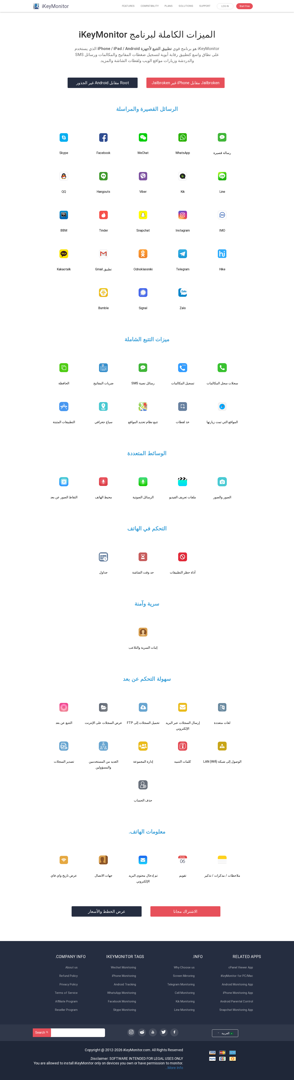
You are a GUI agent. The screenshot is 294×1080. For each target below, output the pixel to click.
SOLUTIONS (186, 5)
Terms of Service (66, 992)
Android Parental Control (236, 1001)
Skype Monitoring (124, 1009)
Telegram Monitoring (181, 984)
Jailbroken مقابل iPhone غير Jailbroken (185, 82)
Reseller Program (66, 1009)
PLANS (169, 5)
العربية (225, 1033)
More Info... (174, 1068)
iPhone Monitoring (124, 975)
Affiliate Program (66, 1001)
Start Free (244, 6)
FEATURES (128, 5)
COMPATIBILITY (150, 5)
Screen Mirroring (184, 975)
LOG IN (225, 6)
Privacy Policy (69, 984)
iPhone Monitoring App (238, 992)
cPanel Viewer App (240, 967)
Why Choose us (184, 967)
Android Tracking (125, 984)
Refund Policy (68, 975)
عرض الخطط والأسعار (106, 911)
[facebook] (174, 1032)
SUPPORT (205, 5)
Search (40, 1032)
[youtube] (153, 1032)
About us (71, 967)
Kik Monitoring (185, 1001)
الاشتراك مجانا (185, 911)
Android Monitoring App (237, 984)
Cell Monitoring (185, 992)
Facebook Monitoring (122, 1001)
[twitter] (164, 1032)
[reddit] (142, 1032)
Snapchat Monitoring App (236, 1009)
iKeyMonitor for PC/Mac (237, 975)
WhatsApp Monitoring (121, 992)
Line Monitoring (184, 1009)
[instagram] (131, 1032)
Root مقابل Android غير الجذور (102, 82)
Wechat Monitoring (123, 967)
